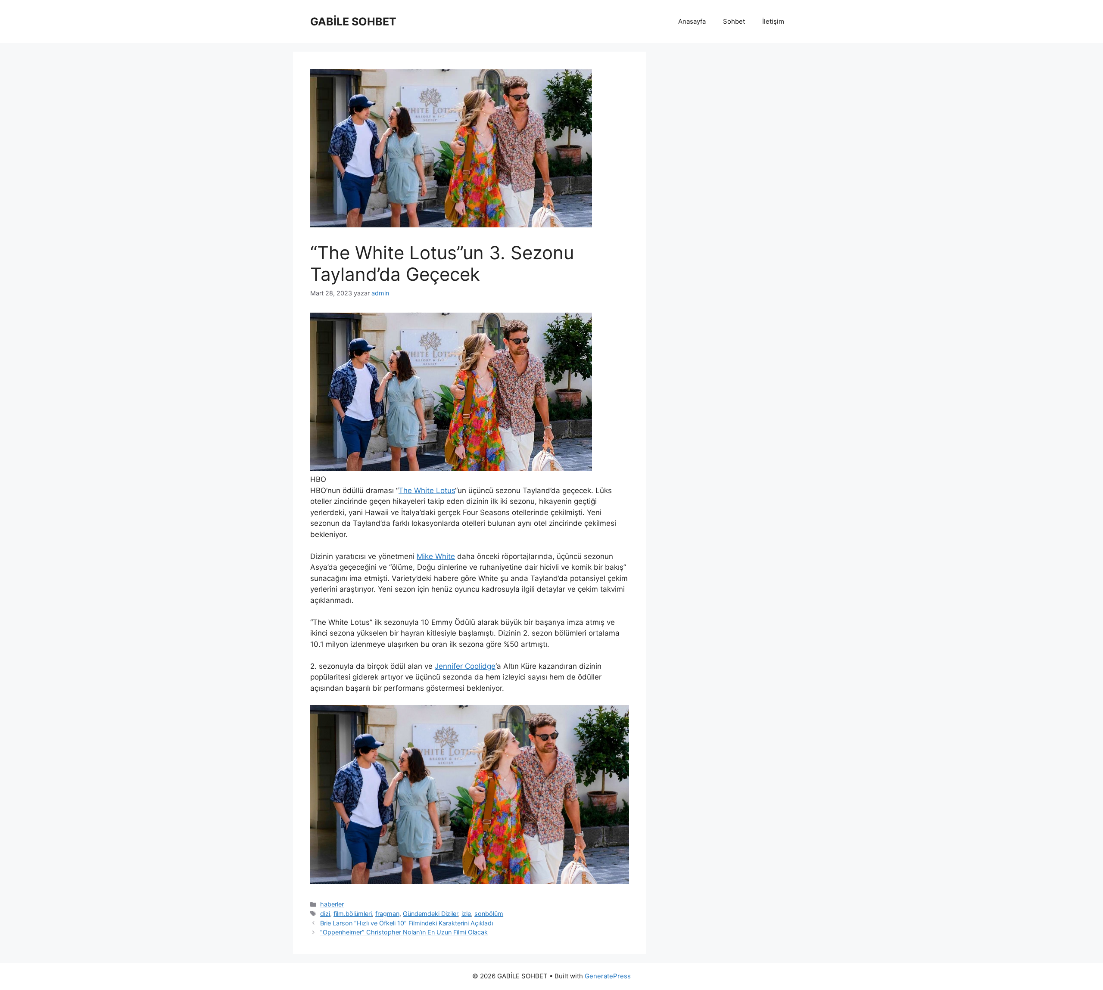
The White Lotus (427, 490)
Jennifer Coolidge (465, 666)
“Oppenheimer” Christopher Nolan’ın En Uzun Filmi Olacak (404, 932)
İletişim (773, 21)
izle (466, 913)
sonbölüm (488, 913)
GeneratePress (608, 976)
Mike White (436, 556)
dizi (325, 913)
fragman (387, 913)
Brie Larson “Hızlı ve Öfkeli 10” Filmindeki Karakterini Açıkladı (406, 923)
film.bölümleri (352, 913)
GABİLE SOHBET (353, 21)
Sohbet (734, 21)
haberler (332, 904)
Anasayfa (692, 21)
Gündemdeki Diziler (430, 913)
